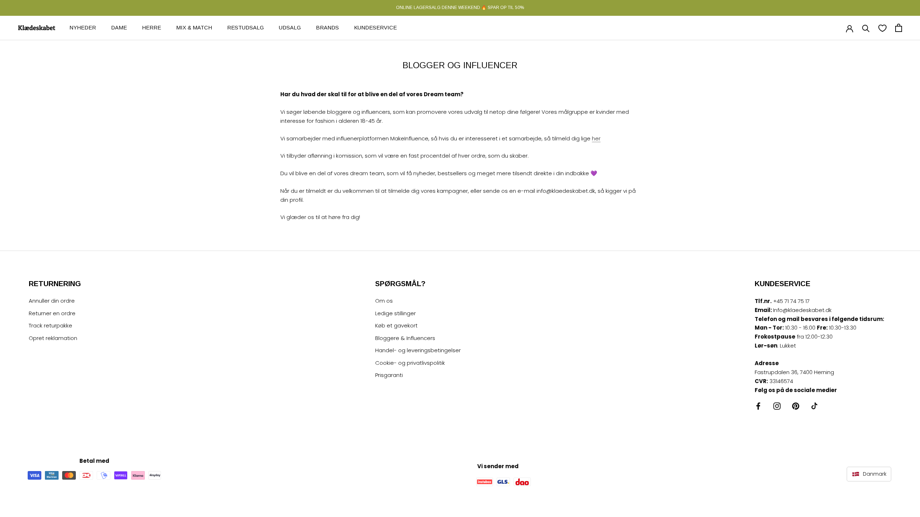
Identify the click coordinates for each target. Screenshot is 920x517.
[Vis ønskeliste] (882, 28)
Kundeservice (375, 27)
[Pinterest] (795, 405)
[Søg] (866, 28)
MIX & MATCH (194, 27)
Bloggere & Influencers (405, 338)
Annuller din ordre (52, 300)
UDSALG (290, 27)
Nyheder (82, 27)
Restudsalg (245, 27)
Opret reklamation (53, 338)
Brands (327, 27)
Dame (119, 27)
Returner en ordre (52, 313)
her (596, 138)
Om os (384, 300)
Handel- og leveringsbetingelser (418, 350)
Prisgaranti (389, 375)
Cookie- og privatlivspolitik (410, 363)
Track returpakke (50, 325)
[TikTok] (814, 405)
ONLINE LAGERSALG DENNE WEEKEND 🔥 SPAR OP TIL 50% (460, 7)
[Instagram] (777, 405)
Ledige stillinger (395, 313)
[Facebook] (758, 405)
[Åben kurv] (898, 28)
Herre (151, 27)
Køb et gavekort (396, 325)
